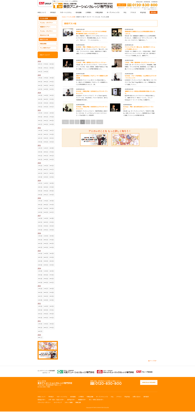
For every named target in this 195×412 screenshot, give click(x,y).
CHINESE (154, 2)
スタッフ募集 (69, 402)
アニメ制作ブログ (45, 48)
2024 (39, 93)
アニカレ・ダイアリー (46, 23)
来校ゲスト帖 (44, 39)
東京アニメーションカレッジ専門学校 (55, 382)
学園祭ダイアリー (45, 27)
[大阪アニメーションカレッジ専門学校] (75, 371)
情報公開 (78, 402)
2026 (39, 61)
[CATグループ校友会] (144, 372)
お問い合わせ (121, 5)
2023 (39, 110)
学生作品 (143, 12)
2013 (39, 286)
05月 (40, 68)
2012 (39, 303)
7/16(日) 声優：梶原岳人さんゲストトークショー (91, 62)
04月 (46, 68)
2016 (39, 233)
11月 (46, 77)
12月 (40, 77)
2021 (39, 145)
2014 (39, 268)
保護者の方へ (153, 7)
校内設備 (78, 12)
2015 (39, 251)
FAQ (125, 12)
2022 (39, 128)
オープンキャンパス (113, 12)
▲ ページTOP (152, 361)
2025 (39, 75)
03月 (51, 68)
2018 (39, 198)
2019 (39, 181)
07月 (46, 64)
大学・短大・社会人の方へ (133, 7)
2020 (39, 163)
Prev (65, 122)
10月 (51, 77)
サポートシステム (66, 12)
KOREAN (147, 2)
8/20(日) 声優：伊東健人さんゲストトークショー (91, 47)
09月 (40, 81)
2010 (39, 335)
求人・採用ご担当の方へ (150, 9)
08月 (40, 64)
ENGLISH (139, 2)
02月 (40, 71)
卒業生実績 (99, 12)
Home (64, 17)
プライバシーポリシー (44, 402)
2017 (39, 216)
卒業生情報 (43, 44)
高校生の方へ (121, 7)
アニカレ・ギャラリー (46, 31)
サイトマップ (58, 402)
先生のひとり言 (44, 35)
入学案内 (88, 12)
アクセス (133, 12)
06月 (51, 64)
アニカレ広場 (44, 18)
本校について (42, 12)
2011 (39, 321)
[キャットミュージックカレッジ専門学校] (115, 371)
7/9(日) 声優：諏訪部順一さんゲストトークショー (140, 62)
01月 (46, 71)
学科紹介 (53, 12)
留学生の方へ (145, 7)
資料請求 (153, 12)
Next (99, 122)
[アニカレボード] (148, 381)
